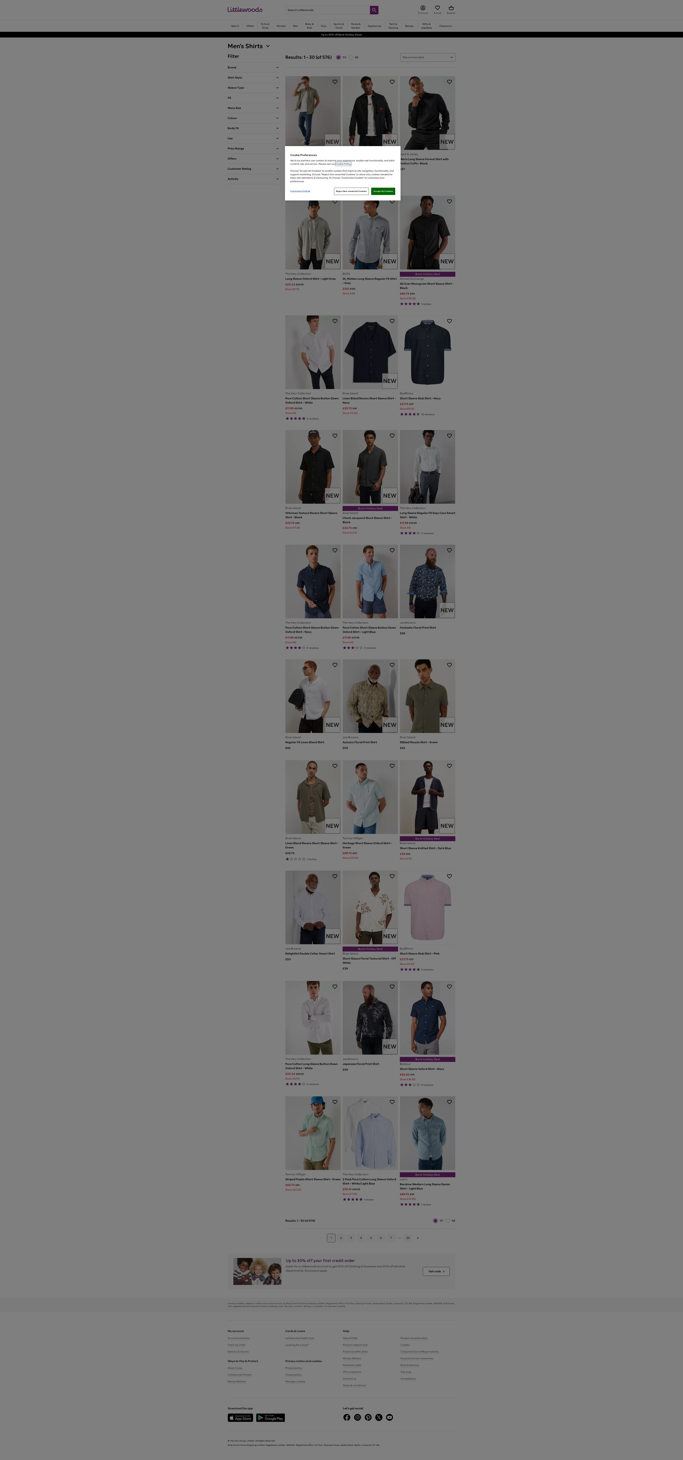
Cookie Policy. (343, 164)
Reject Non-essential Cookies (351, 191)
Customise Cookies (300, 191)
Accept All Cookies (383, 191)
